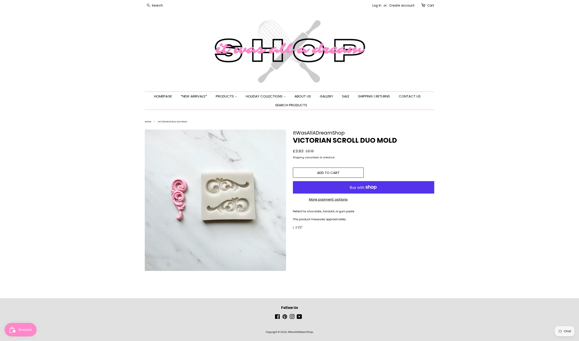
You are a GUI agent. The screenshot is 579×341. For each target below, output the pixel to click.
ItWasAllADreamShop (300, 332)
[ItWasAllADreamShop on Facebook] (277, 318)
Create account (402, 5)
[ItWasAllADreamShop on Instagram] (292, 318)
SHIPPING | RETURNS (374, 96)
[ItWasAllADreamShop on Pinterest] (284, 318)
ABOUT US (302, 96)
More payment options (328, 199)
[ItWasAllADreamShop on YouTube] (299, 318)
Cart (430, 5)
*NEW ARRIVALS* (194, 96)
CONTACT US (410, 96)
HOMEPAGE (163, 96)
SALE (345, 96)
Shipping (298, 157)
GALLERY (326, 96)
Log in (376, 5)
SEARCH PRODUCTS (291, 105)
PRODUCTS (225, 96)
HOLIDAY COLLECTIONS (264, 96)
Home (148, 121)
